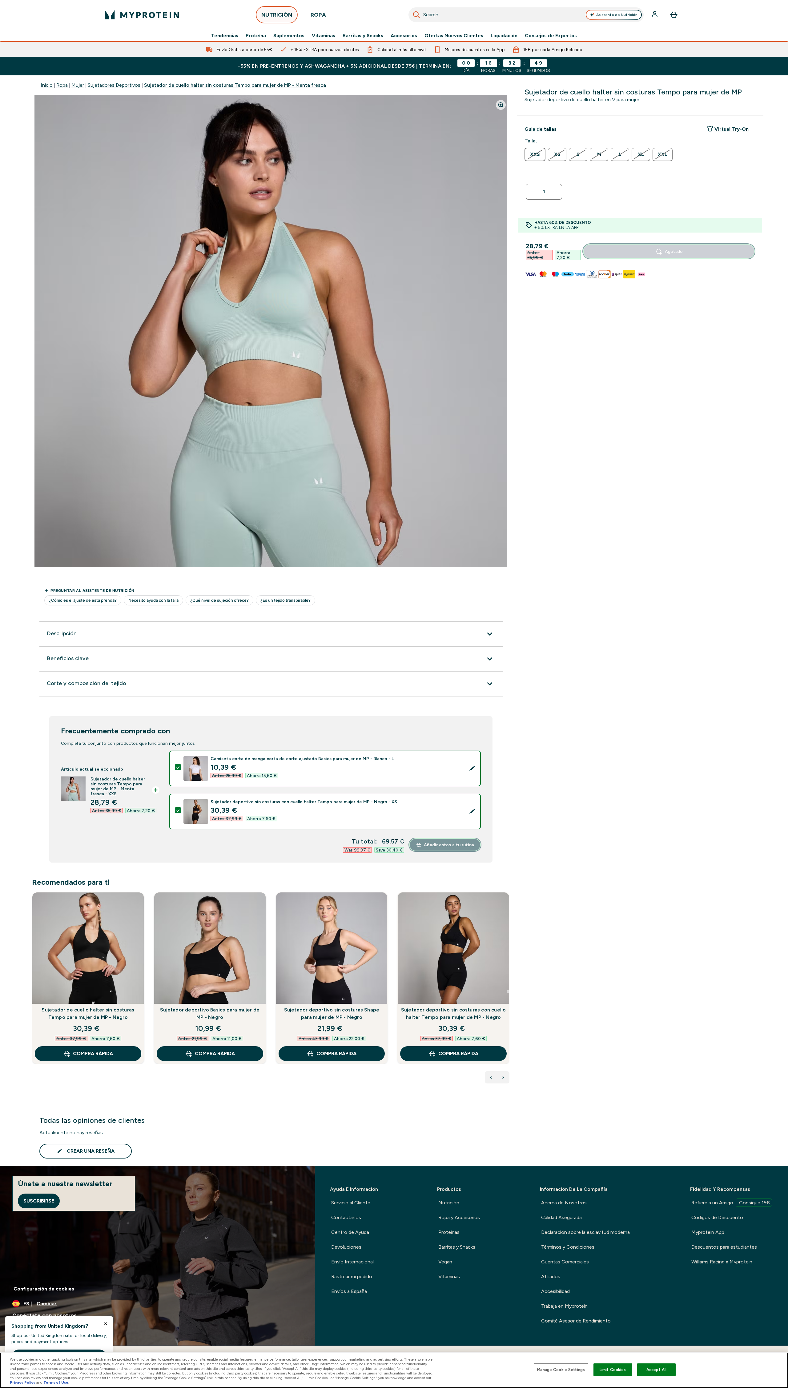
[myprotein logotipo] (142, 15)
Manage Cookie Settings (561, 1369)
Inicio (47, 85)
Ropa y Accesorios (459, 1217)
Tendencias (224, 35)
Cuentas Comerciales (565, 1261)
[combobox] (526, 14)
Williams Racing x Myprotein (721, 1261)
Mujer (77, 85)
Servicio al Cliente (350, 1202)
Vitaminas (323, 35)
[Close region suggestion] (106, 1324)
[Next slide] (508, 991)
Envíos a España (349, 1291)
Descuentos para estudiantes (724, 1247)
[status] (544, 192)
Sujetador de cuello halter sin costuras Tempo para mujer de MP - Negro (88, 1013)
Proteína (256, 35)
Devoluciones (346, 1247)
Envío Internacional (352, 1261)
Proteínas (449, 1232)
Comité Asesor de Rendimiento (576, 1320)
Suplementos (288, 35)
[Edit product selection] (472, 768)
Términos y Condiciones (567, 1247)
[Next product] (503, 1077)
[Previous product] (491, 1077)
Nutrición (448, 1202)
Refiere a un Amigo (730, 1202)
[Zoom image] (501, 105)
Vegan (445, 1261)
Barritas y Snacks (363, 35)
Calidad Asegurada (561, 1217)
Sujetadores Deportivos (114, 85)
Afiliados (550, 1276)
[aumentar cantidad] (555, 192)
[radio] (535, 154)
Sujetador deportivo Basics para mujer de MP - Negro (209, 1013)
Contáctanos (346, 1217)
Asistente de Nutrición (616, 15)
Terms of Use (55, 1382)
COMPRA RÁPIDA (93, 1053)
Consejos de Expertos (551, 35)
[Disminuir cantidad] (533, 192)
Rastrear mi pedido (351, 1276)
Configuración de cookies (44, 1288)
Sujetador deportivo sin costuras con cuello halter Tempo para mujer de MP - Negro (453, 1013)
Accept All (656, 1369)
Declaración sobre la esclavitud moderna (585, 1232)
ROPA (318, 15)
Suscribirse (38, 1200)
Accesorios (404, 35)
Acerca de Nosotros (564, 1202)
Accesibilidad (555, 1291)
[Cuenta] (655, 14)
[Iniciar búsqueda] (416, 14)
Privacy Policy (22, 1382)
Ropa (62, 85)
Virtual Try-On (731, 129)
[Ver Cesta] (674, 15)
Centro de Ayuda (350, 1232)
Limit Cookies (613, 1369)
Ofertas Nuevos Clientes (453, 35)
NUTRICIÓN (276, 15)
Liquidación (504, 35)
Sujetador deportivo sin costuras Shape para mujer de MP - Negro (332, 1013)
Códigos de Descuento (717, 1217)
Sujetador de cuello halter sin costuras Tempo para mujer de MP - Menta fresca (235, 85)
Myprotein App (707, 1232)
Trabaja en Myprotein (564, 1306)
